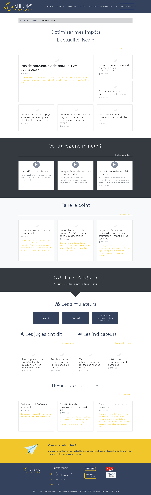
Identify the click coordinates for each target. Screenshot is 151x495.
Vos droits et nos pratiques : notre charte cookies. (19, 482)
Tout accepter (13, 489)
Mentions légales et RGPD (68, 491)
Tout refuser (33, 489)
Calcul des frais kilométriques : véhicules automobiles (104, 317)
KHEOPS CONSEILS (53, 6)
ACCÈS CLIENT (90, 469)
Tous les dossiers (125, 214)
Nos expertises (69, 6)
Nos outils (93, 6)
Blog (117, 6)
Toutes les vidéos (123, 155)
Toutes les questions (123, 394)
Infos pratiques (106, 6)
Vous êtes (82, 6)
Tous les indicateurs (122, 343)
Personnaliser (53, 489)
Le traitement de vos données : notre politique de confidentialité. (24, 484)
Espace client (126, 6)
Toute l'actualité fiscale (122, 49)
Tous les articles (67, 343)
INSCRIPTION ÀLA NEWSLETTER (90, 475)
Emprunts (46, 318)
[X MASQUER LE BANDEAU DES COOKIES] (64, 467)
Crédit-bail (75, 318)
